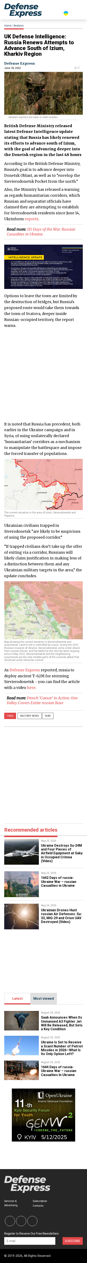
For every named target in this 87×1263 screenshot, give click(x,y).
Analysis (19, 25)
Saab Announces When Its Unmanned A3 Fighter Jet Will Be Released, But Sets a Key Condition (62, 1023)
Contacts (38, 1205)
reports (31, 219)
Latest (17, 999)
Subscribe (72, 1241)
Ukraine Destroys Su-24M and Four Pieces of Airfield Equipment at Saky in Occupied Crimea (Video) (62, 853)
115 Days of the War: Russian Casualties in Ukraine (41, 232)
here (31, 687)
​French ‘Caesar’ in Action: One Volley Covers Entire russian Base (42, 700)
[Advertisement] (43, 374)
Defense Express (19, 63)
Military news (29, 715)
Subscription (40, 1201)
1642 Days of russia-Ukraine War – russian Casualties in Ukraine (58, 882)
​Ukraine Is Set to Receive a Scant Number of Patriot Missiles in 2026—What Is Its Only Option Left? (62, 1048)
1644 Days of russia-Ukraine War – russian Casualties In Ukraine (58, 1071)
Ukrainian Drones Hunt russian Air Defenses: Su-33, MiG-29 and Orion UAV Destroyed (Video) (61, 916)
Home (7, 25)
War (48, 715)
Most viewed (43, 999)
